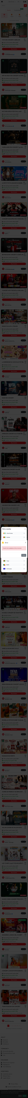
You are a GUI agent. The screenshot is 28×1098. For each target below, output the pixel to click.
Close (23, 555)
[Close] (25, 542)
